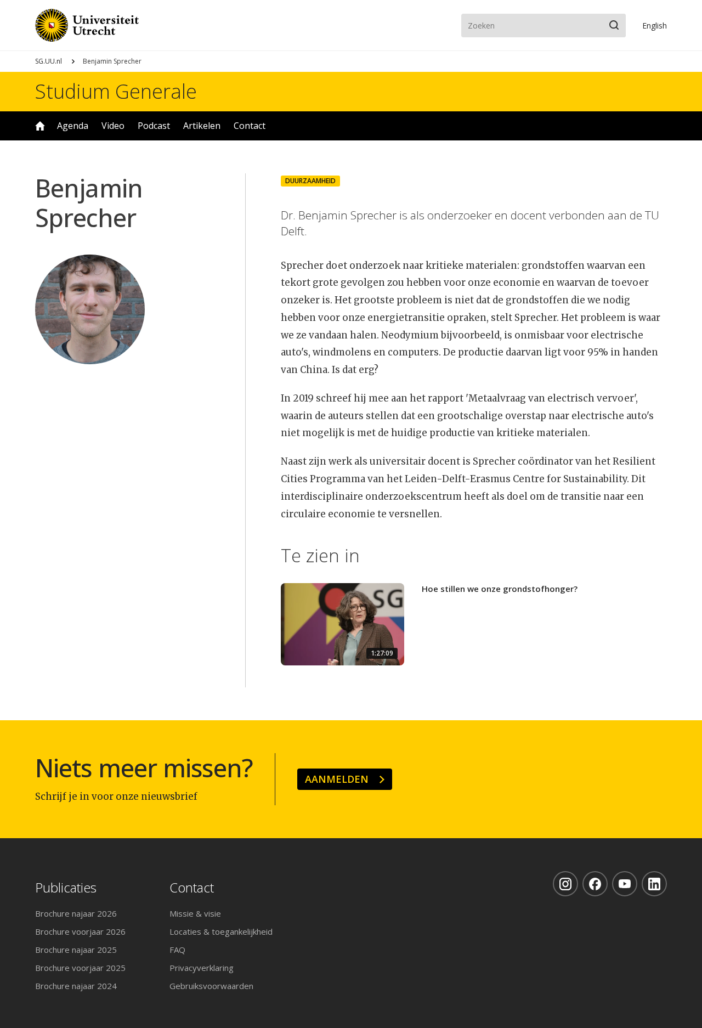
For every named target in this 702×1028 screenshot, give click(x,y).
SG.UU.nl (48, 61)
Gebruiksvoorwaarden (211, 985)
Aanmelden (337, 779)
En (654, 25)
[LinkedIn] (654, 883)
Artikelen (201, 126)
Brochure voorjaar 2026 (80, 931)
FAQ (177, 949)
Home (40, 126)
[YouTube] (624, 883)
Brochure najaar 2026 (76, 913)
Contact (249, 126)
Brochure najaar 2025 (76, 949)
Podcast (154, 126)
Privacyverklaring (201, 967)
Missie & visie (195, 913)
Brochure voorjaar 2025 (80, 967)
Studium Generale (116, 91)
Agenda (72, 126)
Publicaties (66, 888)
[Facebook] (595, 883)
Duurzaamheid (310, 180)
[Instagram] (565, 883)
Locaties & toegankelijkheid (221, 931)
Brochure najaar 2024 (76, 985)
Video (112, 126)
